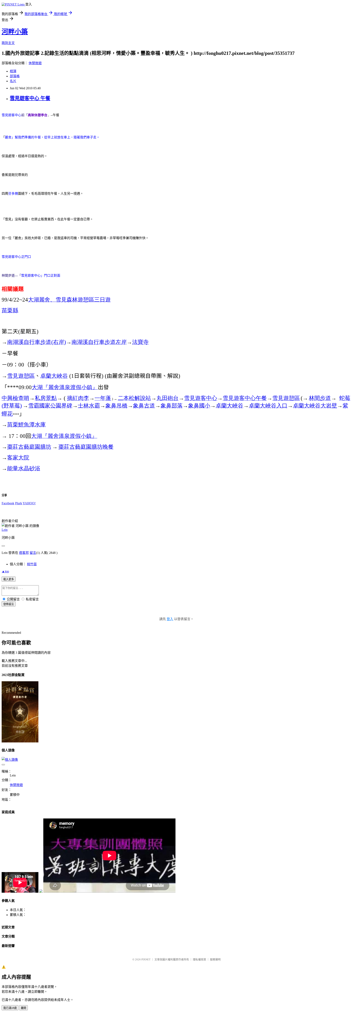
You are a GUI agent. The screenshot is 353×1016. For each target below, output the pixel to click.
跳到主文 (8, 43)
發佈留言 (8, 604)
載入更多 (8, 579)
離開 (23, 1007)
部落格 (15, 76)
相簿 (13, 71)
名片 (13, 81)
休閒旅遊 (35, 63)
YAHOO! (29, 503)
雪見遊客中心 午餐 (30, 98)
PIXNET (146, 959)
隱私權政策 (199, 959)
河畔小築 (15, 31)
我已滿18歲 (10, 1007)
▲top (5, 571)
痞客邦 (24, 552)
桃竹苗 (32, 564)
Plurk (18, 503)
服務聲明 (215, 959)
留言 (33, 552)
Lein (5, 529)
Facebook (8, 503)
